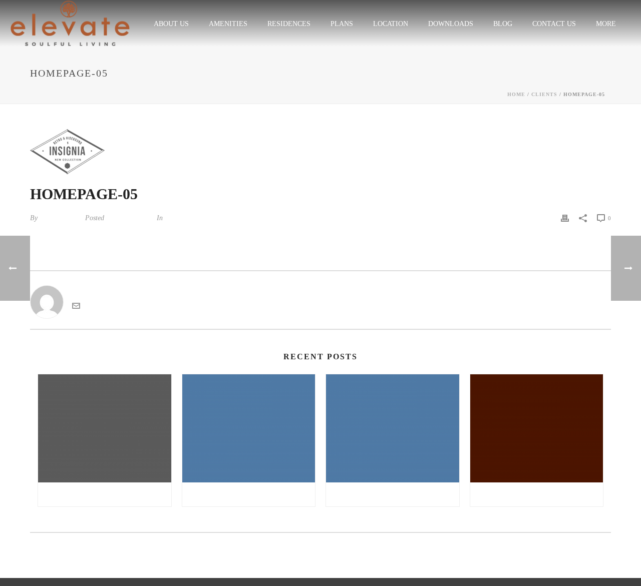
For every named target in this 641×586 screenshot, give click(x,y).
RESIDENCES (288, 24)
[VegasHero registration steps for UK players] (536, 428)
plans (342, 24)
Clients (544, 94)
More (606, 24)
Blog (502, 24)
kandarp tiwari (60, 218)
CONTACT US (554, 24)
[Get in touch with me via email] (76, 307)
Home (516, 94)
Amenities (228, 24)
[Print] (565, 218)
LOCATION (390, 24)
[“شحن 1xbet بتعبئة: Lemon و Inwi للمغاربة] (392, 428)
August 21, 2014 (129, 218)
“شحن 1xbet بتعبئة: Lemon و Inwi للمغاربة (395, 494)
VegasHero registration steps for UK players (539, 494)
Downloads (450, 24)
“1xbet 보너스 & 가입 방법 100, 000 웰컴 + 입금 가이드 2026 (107, 494)
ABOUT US (171, 24)
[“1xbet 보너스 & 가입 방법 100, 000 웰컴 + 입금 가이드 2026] (104, 428)
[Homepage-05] (320, 151)
